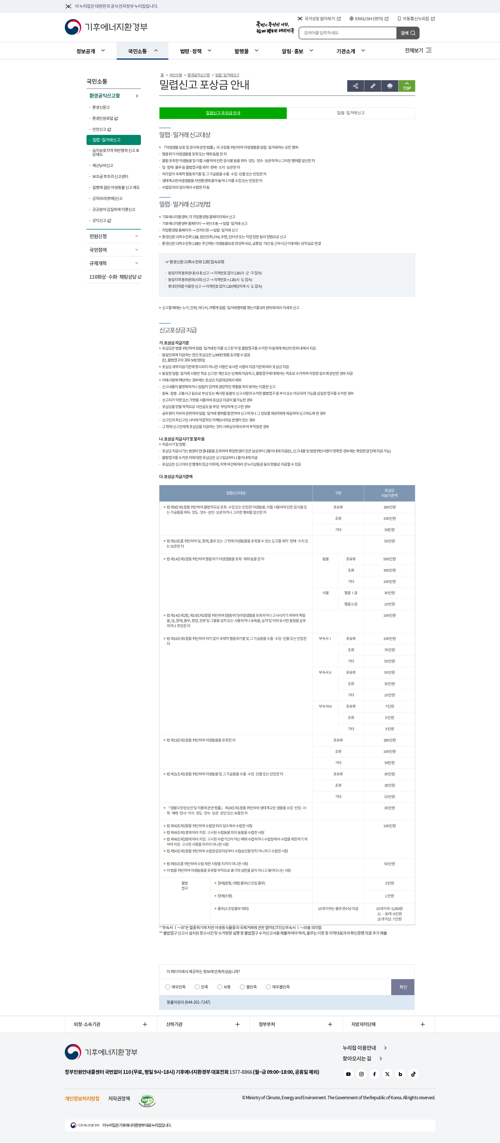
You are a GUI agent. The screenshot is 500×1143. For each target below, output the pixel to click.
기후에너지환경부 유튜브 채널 (348, 1074)
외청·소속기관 (87, 1024)
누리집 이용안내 (359, 1048)
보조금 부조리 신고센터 (110, 177)
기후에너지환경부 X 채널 (387, 1074)
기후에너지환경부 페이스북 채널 (374, 1074)
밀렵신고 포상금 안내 (223, 112)
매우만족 (178, 987)
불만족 (251, 987)
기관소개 (346, 51)
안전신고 (99, 129)
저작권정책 (119, 1098)
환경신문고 (101, 107)
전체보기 (414, 50)
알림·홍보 (292, 51)
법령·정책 (190, 51)
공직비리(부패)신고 (107, 199)
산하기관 (174, 1024)
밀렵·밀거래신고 (106, 140)
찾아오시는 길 (357, 1058)
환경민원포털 (102, 118)
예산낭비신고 (102, 166)
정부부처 (267, 1024)
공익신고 (99, 221)
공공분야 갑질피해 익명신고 (113, 210)
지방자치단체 (363, 1024)
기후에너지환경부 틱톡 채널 (413, 1074)
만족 (204, 987)
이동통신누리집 (416, 18)
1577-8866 (240, 1072)
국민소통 (137, 51)
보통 (227, 987)
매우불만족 (281, 987)
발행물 (242, 51)
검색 (404, 33)
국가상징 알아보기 (319, 18)
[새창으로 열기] (147, 1098)
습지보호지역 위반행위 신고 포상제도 (115, 152)
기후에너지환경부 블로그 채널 (400, 1074)
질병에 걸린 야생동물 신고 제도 (116, 188)
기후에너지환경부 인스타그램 (361, 1074)
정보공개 (85, 51)
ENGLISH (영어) (369, 18)
